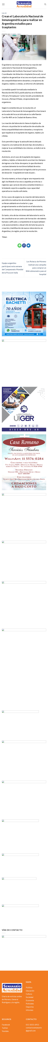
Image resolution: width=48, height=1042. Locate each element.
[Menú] (3, 4)
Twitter (5, 1028)
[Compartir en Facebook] (24, 245)
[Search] (45, 4)
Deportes (30, 1007)
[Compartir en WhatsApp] (19, 245)
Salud (4, 13)
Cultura (29, 994)
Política (29, 987)
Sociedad (29, 997)
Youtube (5, 1031)
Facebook (6, 1025)
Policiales (30, 1003)
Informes (29, 1010)
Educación (30, 991)
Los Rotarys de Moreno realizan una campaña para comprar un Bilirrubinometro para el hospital (36, 267)
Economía (30, 1000)
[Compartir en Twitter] (28, 245)
